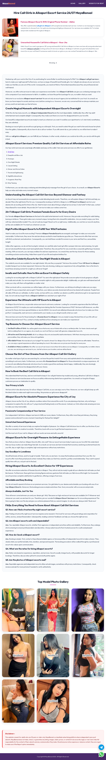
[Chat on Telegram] (101, 747)
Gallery (82, 3)
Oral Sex (11, 152)
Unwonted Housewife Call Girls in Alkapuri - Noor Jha (44, 42)
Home (73, 3)
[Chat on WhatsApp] (101, 754)
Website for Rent (96, 3)
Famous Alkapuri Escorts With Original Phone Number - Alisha (48, 22)
